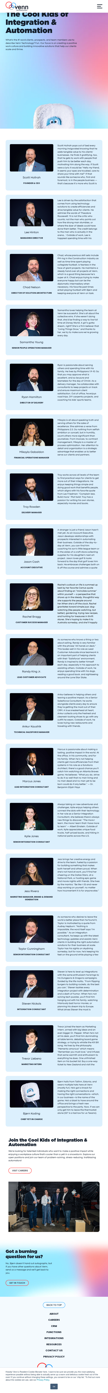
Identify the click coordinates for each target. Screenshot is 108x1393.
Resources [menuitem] (54, 1344)
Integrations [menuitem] (54, 1338)
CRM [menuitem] (54, 1326)
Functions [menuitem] (54, 1332)
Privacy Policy (43, 1379)
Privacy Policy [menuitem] (54, 1356)
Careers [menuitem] (54, 1320)
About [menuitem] (54, 1314)
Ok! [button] (54, 1386)
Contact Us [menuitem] (54, 1350)
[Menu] (99, 6)
